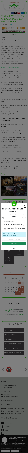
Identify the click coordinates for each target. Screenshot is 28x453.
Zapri (14, 248)
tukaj (5, 229)
